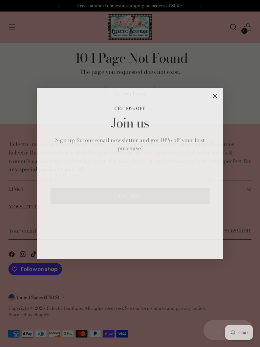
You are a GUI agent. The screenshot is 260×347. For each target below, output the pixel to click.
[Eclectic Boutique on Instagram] (130, 247)
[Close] (215, 96)
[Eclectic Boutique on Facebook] (119, 247)
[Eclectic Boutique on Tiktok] (141, 247)
